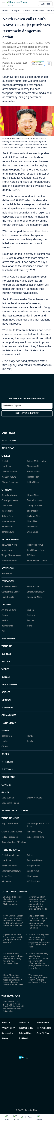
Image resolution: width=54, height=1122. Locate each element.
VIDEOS (5, 669)
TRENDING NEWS (10, 818)
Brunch (30, 610)
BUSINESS (6, 654)
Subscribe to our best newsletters (27, 398)
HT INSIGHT (7, 762)
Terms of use (42, 1023)
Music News (7, 550)
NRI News (6, 882)
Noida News (32, 521)
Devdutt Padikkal (9, 472)
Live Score (6, 466)
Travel (29, 626)
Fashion (5, 615)
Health (5, 621)
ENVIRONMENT (9, 685)
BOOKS (5, 754)
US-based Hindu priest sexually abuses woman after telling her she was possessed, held (13, 958)
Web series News (9, 561)
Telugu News (7, 876)
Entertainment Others (37, 561)
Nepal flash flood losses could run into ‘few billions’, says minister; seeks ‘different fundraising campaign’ (38, 922)
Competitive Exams (11, 592)
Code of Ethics (43, 1033)
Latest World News (14, 891)
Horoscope (7, 574)
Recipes (30, 621)
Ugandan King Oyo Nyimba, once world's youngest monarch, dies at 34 (13, 938)
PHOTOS (6, 662)
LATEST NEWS (8, 433)
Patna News (7, 527)
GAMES (5, 793)
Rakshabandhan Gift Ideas (14, 842)
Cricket (26, 10)
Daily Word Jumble (10, 803)
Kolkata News (8, 516)
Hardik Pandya (33, 472)
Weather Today (26, 1028)
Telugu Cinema (33, 866)
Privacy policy (8, 1028)
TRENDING (7, 646)
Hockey (5, 741)
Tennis (30, 741)
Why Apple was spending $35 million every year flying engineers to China (38, 978)
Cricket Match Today (36, 461)
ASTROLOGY (8, 568)
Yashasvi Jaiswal (9, 477)
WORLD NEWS (9, 441)
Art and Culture (9, 610)
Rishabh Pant (33, 477)
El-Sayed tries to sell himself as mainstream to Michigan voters (12, 900)
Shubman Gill (33, 466)
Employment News (36, 592)
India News (38, 10)
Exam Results (8, 597)
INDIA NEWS (8, 448)
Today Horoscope (10, 837)
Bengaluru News (9, 495)
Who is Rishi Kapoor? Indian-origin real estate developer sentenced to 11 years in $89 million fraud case (39, 940)
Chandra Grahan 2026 (12, 832)
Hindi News (32, 876)
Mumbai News (8, 521)
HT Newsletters (43, 1028)
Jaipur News (32, 511)
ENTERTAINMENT (10, 540)
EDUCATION (8, 581)
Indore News (7, 511)
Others (5, 747)
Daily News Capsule (12, 406)
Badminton (7, 736)
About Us (6, 1023)
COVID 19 (6, 785)
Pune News (32, 527)
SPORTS (5, 731)
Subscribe (45, 4)
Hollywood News (35, 545)
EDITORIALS (8, 708)
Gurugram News (34, 506)
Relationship (7, 626)
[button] (3, 4)
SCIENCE (6, 692)
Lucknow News (34, 516)
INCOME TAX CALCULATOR (15, 811)
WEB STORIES (8, 639)
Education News (34, 597)
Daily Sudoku (8, 798)
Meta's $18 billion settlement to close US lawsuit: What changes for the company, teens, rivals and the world (37, 903)
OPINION (6, 700)
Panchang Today (34, 832)
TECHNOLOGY (9, 723)
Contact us (24, 1023)
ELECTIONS (7, 770)
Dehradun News (34, 500)
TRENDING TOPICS (11, 850)
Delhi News (7, 506)
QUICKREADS (8, 777)
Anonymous (18, 69)
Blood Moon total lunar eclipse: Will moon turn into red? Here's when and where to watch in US (13, 980)
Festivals (31, 615)
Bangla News (33, 871)
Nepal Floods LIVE (10, 824)
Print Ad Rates (25, 1033)
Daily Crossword (34, 798)
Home (5, 10)
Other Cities (32, 532)
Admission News (9, 587)
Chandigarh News (10, 500)
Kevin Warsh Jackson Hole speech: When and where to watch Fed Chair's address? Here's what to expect (13, 921)
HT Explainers (33, 882)
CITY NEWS (7, 490)
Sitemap (5, 1039)
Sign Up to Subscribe (27, 413)
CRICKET (6, 456)
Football (30, 736)
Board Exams (33, 587)
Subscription (7, 1033)
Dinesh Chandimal (10, 482)
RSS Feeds (23, 1039)
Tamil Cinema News (36, 550)
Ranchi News (8, 532)
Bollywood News (9, 545)
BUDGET (6, 677)
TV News (31, 555)
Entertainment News (11, 871)
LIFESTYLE (7, 605)
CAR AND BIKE (9, 715)
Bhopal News (33, 495)
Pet (3, 631)
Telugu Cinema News (11, 555)
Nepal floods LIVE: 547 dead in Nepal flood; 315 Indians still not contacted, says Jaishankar (13, 1006)
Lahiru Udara (33, 482)
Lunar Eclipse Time (35, 837)
